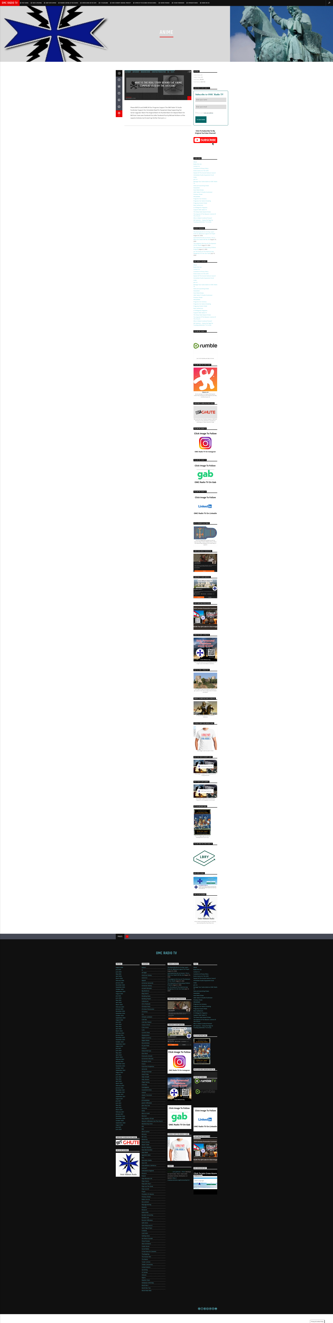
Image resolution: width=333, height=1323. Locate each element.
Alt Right (128, 72)
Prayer (143, 1191)
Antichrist (136, 72)
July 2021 (118, 1101)
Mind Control (145, 1131)
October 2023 (120, 1042)
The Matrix (145, 1259)
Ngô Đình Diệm (146, 1155)
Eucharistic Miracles (147, 1058)
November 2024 (120, 1013)
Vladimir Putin (146, 1280)
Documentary (146, 1043)
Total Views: (196, 79)
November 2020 (120, 1118)
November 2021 (120, 1092)
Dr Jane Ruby (145, 1045)
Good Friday (145, 1074)
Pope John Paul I (146, 1184)
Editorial (144, 1048)
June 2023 (118, 1050)
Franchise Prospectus (148, 1066)
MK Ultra (144, 1137)
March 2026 (119, 978)
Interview (144, 1084)
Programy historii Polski (200, 203)
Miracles (144, 1134)
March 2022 (119, 1083)
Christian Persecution (159, 72)
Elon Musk (145, 1053)
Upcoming (145, 1270)
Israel (143, 1098)
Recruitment (145, 1202)
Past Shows (25, 3)
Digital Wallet (145, 1040)
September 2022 (120, 1070)
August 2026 (119, 967)
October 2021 (120, 1094)
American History (147, 975)
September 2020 (120, 1123)
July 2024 (118, 1022)
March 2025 (119, 1004)
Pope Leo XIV (145, 1189)
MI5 (143, 1126)
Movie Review (146, 1142)
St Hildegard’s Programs (200, 207)
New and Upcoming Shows (201, 185)
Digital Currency (146, 1038)
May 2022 (118, 1079)
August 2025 (119, 993)
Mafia (143, 1111)
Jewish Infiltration (147, 1103)
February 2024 (120, 1033)
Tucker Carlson (146, 1262)
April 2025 (119, 1002)
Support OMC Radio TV (200, 209)
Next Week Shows (198, 190)
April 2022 (119, 1081)
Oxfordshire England (148, 1170)
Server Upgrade (165, 3)
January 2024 (119, 1035)
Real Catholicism (198, 205)
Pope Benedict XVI (147, 1178)
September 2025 (120, 991)
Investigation (145, 1087)
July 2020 (118, 1127)
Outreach (144, 1168)
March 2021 (119, 1109)
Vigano (144, 1277)
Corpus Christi (146, 1025)
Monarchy (145, 1139)
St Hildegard (104, 3)
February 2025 (120, 1007)
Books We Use (206, 3)
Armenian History (147, 985)
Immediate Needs (193, 3)
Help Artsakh (145, 1077)
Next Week (145, 1152)
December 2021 (120, 1090)
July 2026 (118, 969)
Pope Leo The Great (147, 1186)
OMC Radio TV (10, 3)
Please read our (205, 113)
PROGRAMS (196, 196)
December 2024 (120, 1011)
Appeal (144, 980)
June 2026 (118, 972)
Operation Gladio (147, 1160)
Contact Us (196, 166)
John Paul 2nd (146, 1105)
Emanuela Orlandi (147, 1056)
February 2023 (120, 1059)
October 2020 (120, 1120)
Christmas (145, 1012)
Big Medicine (145, 991)
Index (195, 177)
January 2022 (119, 1088)
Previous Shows (197, 194)
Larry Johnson (177, 1172)
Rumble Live (145, 1217)
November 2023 (120, 1039)
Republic (144, 1207)
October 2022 (120, 1068)
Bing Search (145, 993)
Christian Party (146, 1006)
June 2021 (118, 1103)
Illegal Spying (145, 1082)
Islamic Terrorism (147, 1095)
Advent (144, 967)
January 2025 (119, 1009)
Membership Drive (147, 1124)
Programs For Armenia (199, 199)
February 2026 (120, 980)
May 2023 (118, 1053)
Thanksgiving (145, 1254)
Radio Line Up (146, 1199)
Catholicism (145, 1001)
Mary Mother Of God (148, 1118)
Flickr (183, 1172)
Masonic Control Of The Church (69, 3)
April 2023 (119, 1055)
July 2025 (118, 996)
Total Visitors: (197, 82)
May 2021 (118, 1105)
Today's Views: (197, 77)
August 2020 (119, 1125)
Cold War (144, 1019)
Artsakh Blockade (147, 988)
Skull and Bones (146, 1243)
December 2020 (120, 1116)
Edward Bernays (146, 1051)
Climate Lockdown (147, 1017)
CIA (168, 72)
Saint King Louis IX (147, 1225)
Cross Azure (145, 1027)
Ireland (144, 1092)
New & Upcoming (37, 3)
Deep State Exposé (51, 3)
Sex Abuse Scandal (147, 1238)
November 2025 (120, 987)
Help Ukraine (145, 1079)
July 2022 (118, 1074)
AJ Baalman (128, 97)
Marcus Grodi (146, 1113)
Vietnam (144, 1275)
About (195, 162)
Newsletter (196, 188)
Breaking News (145, 72)
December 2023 (120, 1037)
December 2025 (120, 985)
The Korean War (146, 1256)
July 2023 (118, 1048)
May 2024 (118, 1026)
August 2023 (119, 1046)
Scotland (144, 1230)
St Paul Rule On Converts (149, 1251)
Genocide (144, 1069)
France (144, 1064)
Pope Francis (145, 1181)
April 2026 (119, 976)
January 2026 (119, 983)
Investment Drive (147, 1090)
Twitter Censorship (147, 1264)
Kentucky (144, 1108)
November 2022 (120, 1066)
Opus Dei (144, 1163)
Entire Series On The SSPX (89, 3)
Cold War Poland (146, 1022)
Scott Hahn (145, 1233)
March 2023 (119, 1057)
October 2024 (120, 1015)
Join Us (195, 179)
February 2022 (120, 1085)
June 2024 (118, 1024)
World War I (145, 1285)
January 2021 (119, 1114)
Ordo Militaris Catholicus (149, 1165)
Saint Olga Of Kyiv (147, 1228)
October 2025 (120, 989)
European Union (146, 1061)
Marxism (144, 1116)
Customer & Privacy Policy (200, 168)
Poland (144, 1176)
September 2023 (120, 1044)
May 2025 (118, 1000)
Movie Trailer (145, 1144)
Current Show (146, 1032)
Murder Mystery (146, 1147)
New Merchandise (147, 1150)
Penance (144, 1173)
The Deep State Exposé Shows (202, 212)
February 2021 (120, 1112)
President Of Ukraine (148, 1194)
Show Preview (146, 1241)
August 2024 (119, 1020)
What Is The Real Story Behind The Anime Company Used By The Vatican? (158, 84)
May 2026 (118, 974)
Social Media (145, 1249)
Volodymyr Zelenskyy (148, 1283)
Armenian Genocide (147, 983)
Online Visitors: (197, 75)
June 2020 (118, 1129)
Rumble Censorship (147, 1215)
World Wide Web (146, 1290)
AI (142, 970)
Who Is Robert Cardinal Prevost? (121, 3)
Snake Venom (146, 1246)
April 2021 (119, 1107)
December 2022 (120, 1063)
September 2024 (120, 1018)
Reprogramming (146, 1204)
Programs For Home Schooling (202, 201)
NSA (143, 1157)
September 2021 (120, 1096)
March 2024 (119, 1031)
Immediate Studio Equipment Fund (203, 175)
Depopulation (146, 1035)
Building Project (146, 998)
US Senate (145, 1272)
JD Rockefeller (146, 1100)
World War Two (146, 1288)
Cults (172, 72)
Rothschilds (145, 1212)
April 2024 (119, 1028)
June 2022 (118, 1077)
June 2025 (118, 998)
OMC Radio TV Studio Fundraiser (202, 192)
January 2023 (119, 1061)
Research (144, 1210)
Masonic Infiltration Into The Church (152, 1121)
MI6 (143, 1129)
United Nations (146, 1267)
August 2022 (119, 1072)
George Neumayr (147, 1071)
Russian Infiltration (147, 1220)
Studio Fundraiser (179, 3)
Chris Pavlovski (146, 1004)
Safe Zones (145, 1223)
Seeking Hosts (146, 1236)
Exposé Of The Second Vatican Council (145, 3)
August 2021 (119, 1098)
